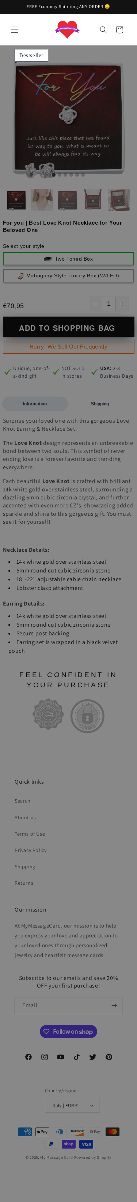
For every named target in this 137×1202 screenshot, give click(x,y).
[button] (15, 30)
